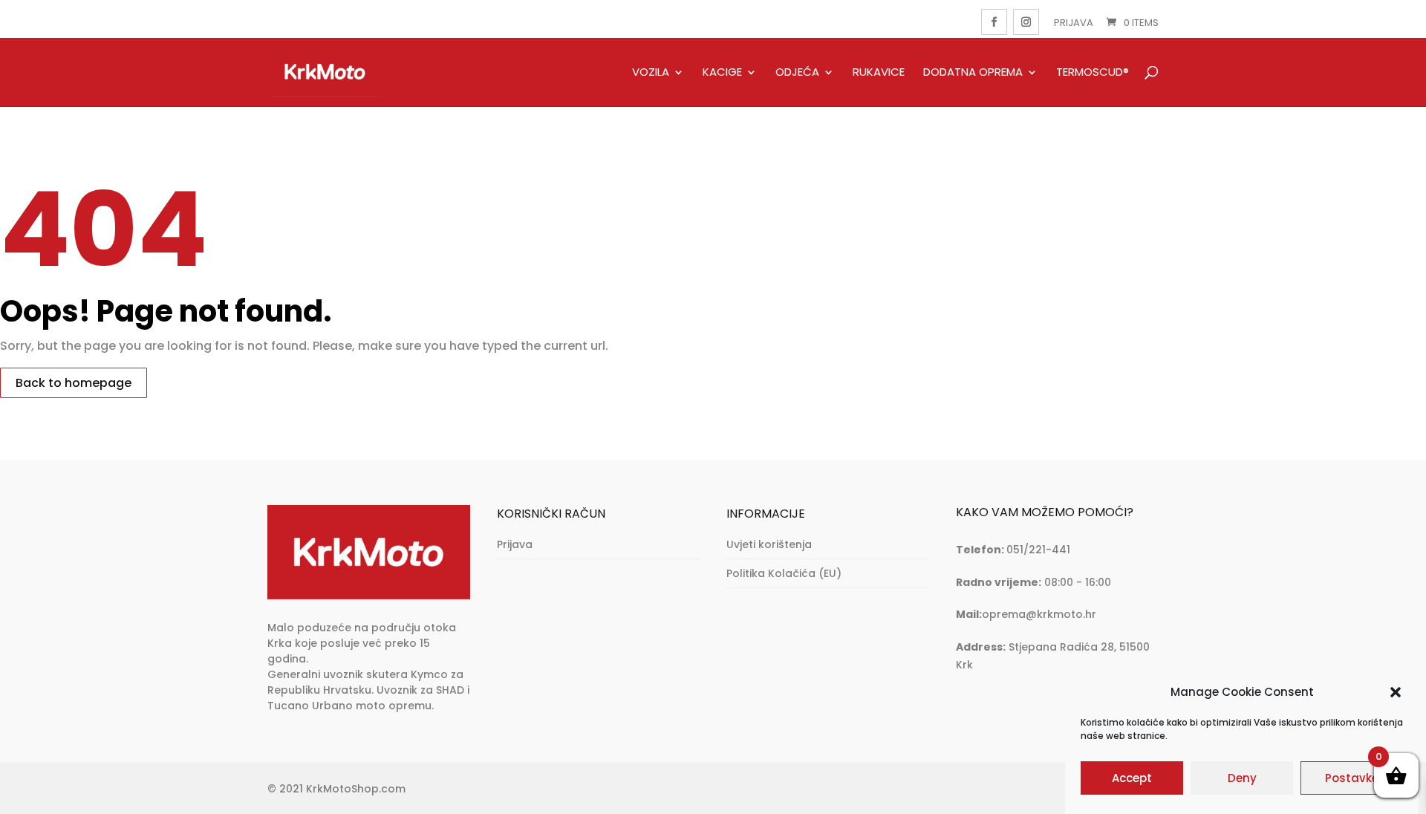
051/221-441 (1038, 549)
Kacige (722, 72)
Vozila (650, 72)
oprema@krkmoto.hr (1039, 614)
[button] (1395, 692)
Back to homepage (73, 382)
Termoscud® (1092, 72)
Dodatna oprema (973, 72)
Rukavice (879, 72)
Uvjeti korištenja (769, 544)
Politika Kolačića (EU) (783, 573)
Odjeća (797, 72)
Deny (1242, 778)
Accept (1132, 778)
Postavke (1351, 778)
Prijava (1073, 23)
